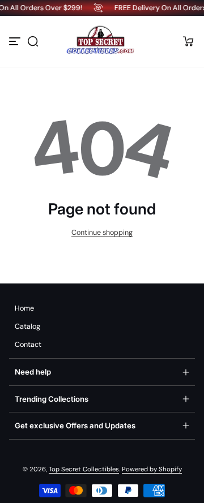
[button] (33, 41)
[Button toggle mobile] (16, 41)
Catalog (27, 326)
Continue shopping (102, 232)
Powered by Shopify (152, 469)
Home (24, 308)
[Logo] (102, 41)
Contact (28, 344)
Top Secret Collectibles (84, 469)
